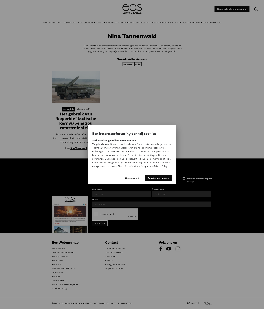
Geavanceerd (132, 178)
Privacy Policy (160, 166)
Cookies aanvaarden (158, 178)
